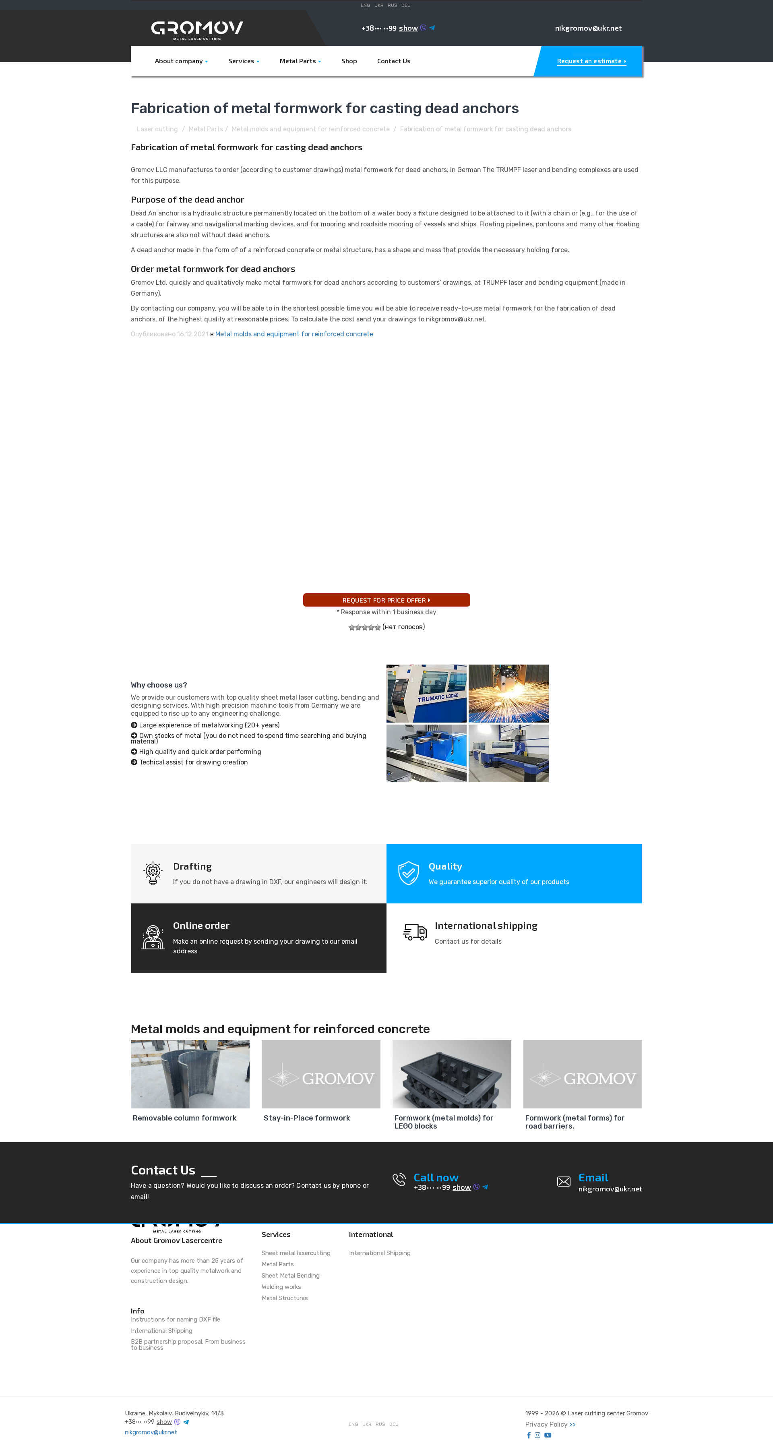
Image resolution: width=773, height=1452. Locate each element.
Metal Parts (298, 60)
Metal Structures (285, 1298)
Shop (349, 60)
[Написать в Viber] (423, 28)
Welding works (281, 1287)
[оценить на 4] (371, 627)
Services (241, 60)
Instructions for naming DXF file (175, 1320)
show (408, 27)
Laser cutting (157, 129)
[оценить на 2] (358, 627)
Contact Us (394, 60)
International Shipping (161, 1331)
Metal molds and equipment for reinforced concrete (311, 129)
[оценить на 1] (352, 627)
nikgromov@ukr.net (588, 27)
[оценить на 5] (377, 627)
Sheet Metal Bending (291, 1276)
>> (572, 1424)
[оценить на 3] (365, 627)
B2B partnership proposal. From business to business (188, 1345)
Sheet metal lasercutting (296, 1253)
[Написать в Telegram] (432, 28)
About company (179, 60)
